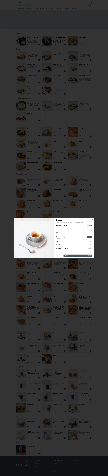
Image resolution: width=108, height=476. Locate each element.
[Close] (92, 219)
